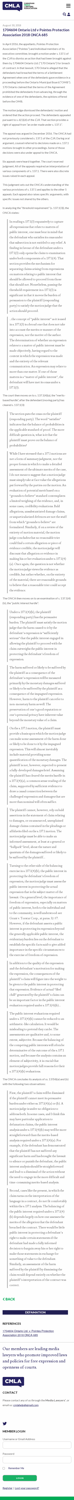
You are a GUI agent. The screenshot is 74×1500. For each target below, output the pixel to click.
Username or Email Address (19, 1439)
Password (8, 1453)
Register (8, 1488)
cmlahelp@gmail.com (26, 1405)
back (10, 1299)
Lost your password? (27, 1488)
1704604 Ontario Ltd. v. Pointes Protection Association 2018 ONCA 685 (28, 1333)
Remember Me (16, 1468)
